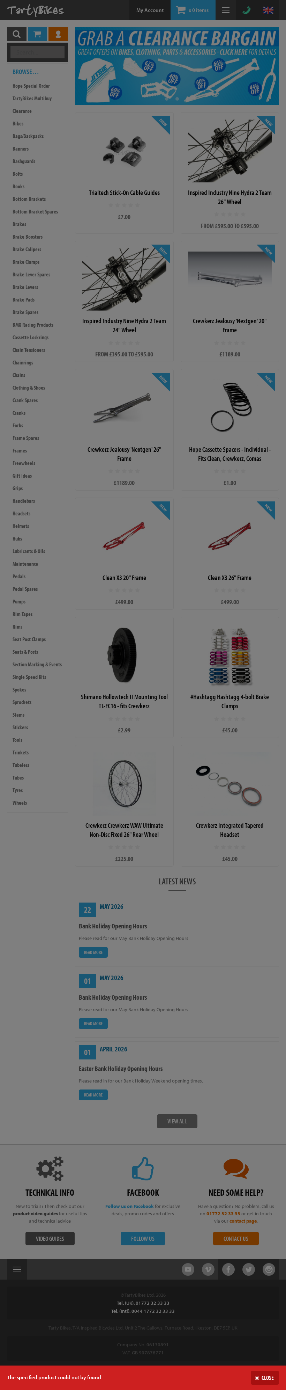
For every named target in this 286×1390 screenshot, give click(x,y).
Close (268, 1378)
